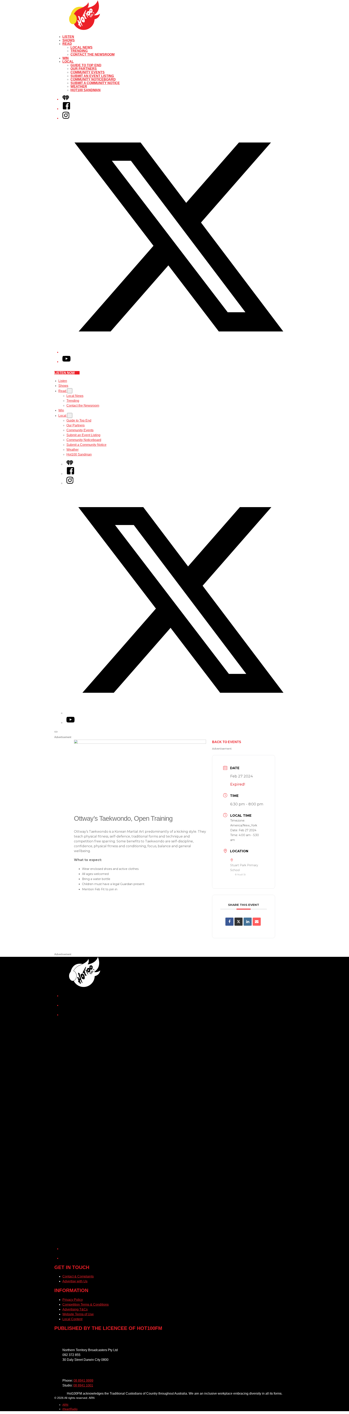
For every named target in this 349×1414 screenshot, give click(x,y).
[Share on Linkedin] (248, 922)
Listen (68, 36)
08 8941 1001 (83, 1385)
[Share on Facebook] (229, 922)
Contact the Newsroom (92, 54)
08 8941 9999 (83, 1380)
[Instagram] (65, 118)
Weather (78, 86)
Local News (81, 47)
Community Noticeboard (93, 79)
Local (68, 61)
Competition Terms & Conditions (85, 1304)
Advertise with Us (74, 1281)
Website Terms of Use (78, 1314)
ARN (65, 1404)
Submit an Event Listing (92, 76)
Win (65, 58)
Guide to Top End (85, 65)
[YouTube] (66, 361)
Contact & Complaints (78, 1276)
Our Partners (83, 68)
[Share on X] (238, 922)
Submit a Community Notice (95, 83)
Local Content (72, 1319)
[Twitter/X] (178, 352)
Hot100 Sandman (85, 90)
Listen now (64, 372)
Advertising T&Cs (75, 1309)
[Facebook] (66, 108)
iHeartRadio (70, 1409)
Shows (68, 40)
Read (67, 43)
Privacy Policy (72, 1299)
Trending (79, 51)
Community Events (87, 72)
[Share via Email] (257, 922)
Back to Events (226, 742)
